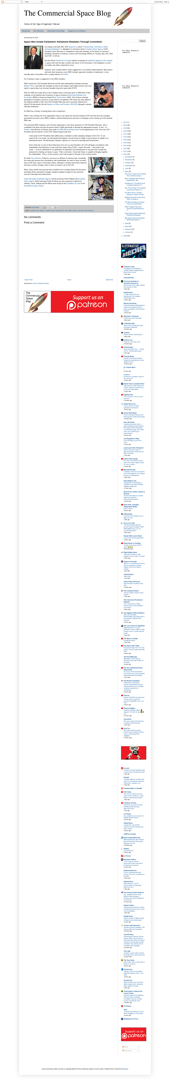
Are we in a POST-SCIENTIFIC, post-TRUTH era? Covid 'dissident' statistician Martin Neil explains (134, 673)
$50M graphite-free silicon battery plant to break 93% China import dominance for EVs (134, 841)
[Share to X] (53, 207)
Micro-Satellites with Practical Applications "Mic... (135, 179)
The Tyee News (129, 960)
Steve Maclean (89, 210)
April (127, 223)
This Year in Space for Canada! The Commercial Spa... (135, 175)
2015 (125, 140)
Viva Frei (127, 728)
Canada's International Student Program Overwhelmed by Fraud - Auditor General (134, 360)
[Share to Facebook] (55, 207)
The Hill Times (129, 934)
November (129, 160)
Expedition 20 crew (73, 183)
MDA (70, 210)
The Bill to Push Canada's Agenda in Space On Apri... (135, 193)
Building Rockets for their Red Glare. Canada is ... (135, 198)
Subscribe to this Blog (55, 31)
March (127, 226)
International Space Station (34, 186)
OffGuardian (128, 514)
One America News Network (134, 892)
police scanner (128, 508)
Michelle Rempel (129, 470)
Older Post (109, 280)
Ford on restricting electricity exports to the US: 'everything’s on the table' (134, 874)
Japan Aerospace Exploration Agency (37, 179)
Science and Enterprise (132, 925)
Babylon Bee (128, 292)
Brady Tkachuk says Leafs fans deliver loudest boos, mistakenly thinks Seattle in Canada (133, 984)
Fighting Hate (128, 395)
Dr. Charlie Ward (129, 367)
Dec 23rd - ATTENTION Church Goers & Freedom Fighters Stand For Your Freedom (134, 462)
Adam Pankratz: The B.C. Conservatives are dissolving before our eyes (132, 885)
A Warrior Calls (129, 267)
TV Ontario (127, 1006)
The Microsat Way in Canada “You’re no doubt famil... (134, 203)
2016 (125, 137)
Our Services (38, 31)
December (129, 157)
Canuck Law (128, 340)
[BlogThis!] (50, 207)
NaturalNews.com (130, 481)
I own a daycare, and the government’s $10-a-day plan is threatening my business (133, 863)
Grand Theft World (130, 413)
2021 (125, 122)
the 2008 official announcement (68, 130)
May (126, 171)
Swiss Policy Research (132, 581)
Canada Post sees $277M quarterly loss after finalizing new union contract (133, 826)
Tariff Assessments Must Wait (133, 318)
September (129, 165)
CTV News (127, 814)
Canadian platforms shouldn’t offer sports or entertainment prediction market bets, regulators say (134, 781)
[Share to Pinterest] (57, 207)
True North (127, 719)
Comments (128, 1051)
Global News (128, 823)
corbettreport (128, 347)
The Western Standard (132, 681)
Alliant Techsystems (59, 97)
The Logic (127, 951)
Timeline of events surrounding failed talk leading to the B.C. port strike (133, 973)
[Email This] (48, 207)
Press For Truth (129, 523)
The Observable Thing (131, 646)
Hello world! (127, 576)
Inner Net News (129, 422)
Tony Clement (36, 158)
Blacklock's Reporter (131, 316)
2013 (125, 145)
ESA (62, 210)
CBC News (127, 792)
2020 (125, 125)
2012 (125, 148)
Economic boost (128, 850)
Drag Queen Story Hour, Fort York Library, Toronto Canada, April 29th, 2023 (134, 649)
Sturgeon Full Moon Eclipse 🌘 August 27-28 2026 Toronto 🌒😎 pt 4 (134, 712)
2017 (125, 134)
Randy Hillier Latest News (133, 536)
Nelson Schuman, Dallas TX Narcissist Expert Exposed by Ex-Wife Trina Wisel (134, 451)
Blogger (125, 1069)
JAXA (66, 210)
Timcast (126, 695)
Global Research (130, 404)
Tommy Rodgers (129, 708)
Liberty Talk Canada (131, 459)
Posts (126, 1047)
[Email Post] (44, 207)
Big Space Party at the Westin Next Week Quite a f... (135, 219)
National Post (128, 881)
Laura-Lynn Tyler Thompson (133, 448)
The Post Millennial (130, 657)
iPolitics (126, 849)
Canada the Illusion (129, 640)
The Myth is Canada (131, 638)
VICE (125, 1010)
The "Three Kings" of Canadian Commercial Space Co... (135, 189)
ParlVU (65, 74)
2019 (125, 128)
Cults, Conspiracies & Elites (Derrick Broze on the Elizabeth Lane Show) (133, 605)
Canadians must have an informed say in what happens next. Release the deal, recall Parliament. (134, 473)
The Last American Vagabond (134, 626)
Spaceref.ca (73, 47)
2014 (125, 143)
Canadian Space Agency (94, 49)
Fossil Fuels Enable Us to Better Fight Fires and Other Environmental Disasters (133, 497)
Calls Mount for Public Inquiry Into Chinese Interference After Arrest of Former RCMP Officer (134, 387)
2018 (125, 131)
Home (69, 280)
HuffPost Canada (130, 834)
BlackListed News (130, 303)
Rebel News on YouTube (132, 543)
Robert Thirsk (29, 86)
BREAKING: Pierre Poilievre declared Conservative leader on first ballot (133, 660)
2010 (125, 154)
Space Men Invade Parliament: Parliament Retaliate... (135, 214)
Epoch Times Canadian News (134, 384)
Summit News (129, 574)
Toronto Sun (128, 980)
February (128, 229)
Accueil (126, 768)
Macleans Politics (130, 859)
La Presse (127, 856)
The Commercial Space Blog (67, 13)
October (128, 163)
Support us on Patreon (77, 31)
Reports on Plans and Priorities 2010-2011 (62, 104)
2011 (125, 151)
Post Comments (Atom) (41, 283)
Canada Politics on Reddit (133, 788)
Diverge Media (129, 356)
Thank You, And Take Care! (132, 342)
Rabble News (128, 916)
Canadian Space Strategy (52, 210)
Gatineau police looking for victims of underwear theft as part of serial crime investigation (134, 909)
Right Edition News (130, 552)
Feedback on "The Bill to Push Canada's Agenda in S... (135, 184)
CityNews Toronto (130, 803)
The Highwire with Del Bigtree (134, 613)
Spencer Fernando (130, 561)
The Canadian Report (131, 591)
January (128, 232)
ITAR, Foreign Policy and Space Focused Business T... (134, 208)
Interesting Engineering (132, 838)
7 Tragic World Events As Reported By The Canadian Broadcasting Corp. (132, 296)
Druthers (127, 375)
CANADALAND (129, 323)
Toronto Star (128, 969)
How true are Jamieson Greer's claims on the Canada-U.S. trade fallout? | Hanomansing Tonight (133, 795)
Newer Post (28, 280)
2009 (125, 236)
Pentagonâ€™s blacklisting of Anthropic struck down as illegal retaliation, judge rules (133, 484)
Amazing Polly (129, 278)
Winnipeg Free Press (131, 1019)
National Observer (130, 870)
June (127, 168)
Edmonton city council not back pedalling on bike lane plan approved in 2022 (133, 806)
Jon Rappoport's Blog (131, 439)
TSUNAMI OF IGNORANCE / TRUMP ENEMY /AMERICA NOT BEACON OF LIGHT (134, 270)
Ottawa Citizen (129, 905)
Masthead (26, 31)
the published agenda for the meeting (98, 60)
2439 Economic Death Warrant (133, 334)
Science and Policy (78, 210)
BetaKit (126, 777)
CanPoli (126, 333)
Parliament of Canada (63, 60)
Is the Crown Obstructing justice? (134, 538)
